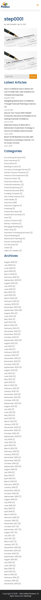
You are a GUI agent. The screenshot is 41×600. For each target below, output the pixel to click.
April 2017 (8, 538)
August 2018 (9, 499)
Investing (8, 208)
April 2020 (8, 445)
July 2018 (8, 502)
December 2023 (11, 331)
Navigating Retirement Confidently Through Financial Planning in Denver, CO (20, 104)
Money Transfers (11, 223)
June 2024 (8, 316)
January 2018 (9, 520)
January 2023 (10, 355)
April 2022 (8, 382)
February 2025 (10, 301)
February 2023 (10, 352)
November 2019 (10, 460)
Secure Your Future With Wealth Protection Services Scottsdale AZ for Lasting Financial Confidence (20, 116)
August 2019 (9, 469)
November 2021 (10, 397)
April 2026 (8, 271)
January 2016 (9, 580)
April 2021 (8, 418)
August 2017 (9, 532)
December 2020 (11, 427)
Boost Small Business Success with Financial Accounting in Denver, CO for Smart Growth (19, 140)
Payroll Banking (10, 235)
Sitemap (27, 596)
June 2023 (8, 349)
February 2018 (10, 517)
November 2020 (11, 430)
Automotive (9, 163)
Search (33, 76)
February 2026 (10, 277)
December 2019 (11, 457)
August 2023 (9, 343)
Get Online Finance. (27, 593)
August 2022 (9, 370)
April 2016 (8, 571)
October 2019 (10, 463)
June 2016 (8, 565)
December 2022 (11, 358)
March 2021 (9, 421)
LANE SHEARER (11, 24)
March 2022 (9, 385)
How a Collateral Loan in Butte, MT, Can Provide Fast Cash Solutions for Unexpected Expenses (19, 92)
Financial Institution (12, 184)
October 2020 (10, 433)
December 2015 (11, 583)
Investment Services (13, 214)
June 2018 (8, 505)
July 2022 (8, 373)
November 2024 (11, 307)
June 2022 (8, 376)
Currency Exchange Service (16, 169)
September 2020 (11, 436)
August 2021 (9, 406)
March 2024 (9, 325)
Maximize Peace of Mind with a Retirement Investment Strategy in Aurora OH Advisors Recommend (19, 128)
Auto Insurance (10, 160)
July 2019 (8, 472)
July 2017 (8, 535)
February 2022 (10, 388)
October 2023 (10, 337)
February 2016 (10, 577)
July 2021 (8, 409)
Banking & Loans (11, 166)
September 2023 (11, 340)
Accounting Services (13, 157)
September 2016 (11, 556)
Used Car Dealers (11, 250)
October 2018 (10, 493)
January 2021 (9, 424)
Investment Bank (11, 211)
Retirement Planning (13, 238)
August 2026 (9, 262)
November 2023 (11, 334)
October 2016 (10, 553)
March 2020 (9, 448)
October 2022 (10, 364)
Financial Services (11, 190)
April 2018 (8, 511)
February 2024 (10, 328)
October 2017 (10, 526)
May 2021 (8, 415)
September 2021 (11, 403)
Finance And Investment (14, 175)
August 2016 (9, 559)
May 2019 (8, 475)
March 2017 (9, 541)
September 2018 (11, 496)
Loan (6, 217)
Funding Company (12, 193)
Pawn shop (9, 229)
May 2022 (8, 379)
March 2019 (9, 481)
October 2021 (10, 400)
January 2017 (9, 544)
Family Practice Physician (15, 172)
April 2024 (8, 322)
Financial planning (12, 187)
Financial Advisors (11, 181)
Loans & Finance (11, 220)
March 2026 (9, 274)
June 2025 (8, 289)
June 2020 (8, 442)
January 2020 (10, 454)
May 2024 (8, 319)
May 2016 (8, 568)
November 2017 (10, 523)
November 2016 (10, 550)
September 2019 (11, 466)
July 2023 (8, 346)
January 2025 (10, 304)
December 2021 (11, 394)
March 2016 (9, 574)
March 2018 (9, 514)
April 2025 (8, 295)
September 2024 (11, 310)
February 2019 (10, 484)
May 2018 (8, 508)
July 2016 (8, 562)
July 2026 (8, 265)
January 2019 (9, 487)
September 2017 (11, 529)
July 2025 (8, 286)
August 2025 (9, 283)
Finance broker (10, 178)
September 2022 (11, 367)
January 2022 (10, 391)
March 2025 (9, 298)
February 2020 (10, 451)
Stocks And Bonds (11, 241)
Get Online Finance (12, 196)
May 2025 (8, 292)
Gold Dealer (9, 199)
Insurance (8, 202)
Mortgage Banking (12, 226)
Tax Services (9, 244)
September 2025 (11, 280)
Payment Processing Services (17, 232)
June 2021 (8, 412)
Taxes (6, 247)
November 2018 (10, 490)
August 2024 (9, 313)
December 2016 (11, 547)
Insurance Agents (11, 205)
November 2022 (11, 361)
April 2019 (8, 478)
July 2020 (8, 439)
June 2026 (8, 268)
